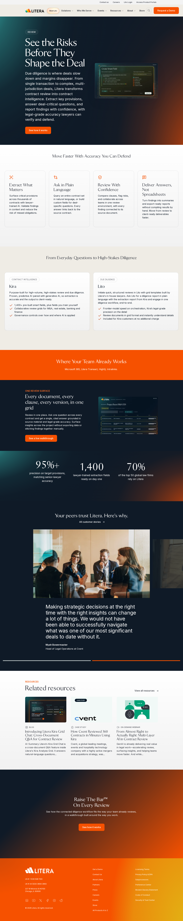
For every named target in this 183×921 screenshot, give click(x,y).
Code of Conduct (142, 895)
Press (95, 890)
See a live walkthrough (41, 438)
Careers (116, 2)
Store (95, 905)
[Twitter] (40, 900)
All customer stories (90, 522)
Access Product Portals (146, 2)
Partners (96, 885)
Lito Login (128, 2)
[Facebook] (47, 900)
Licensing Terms (142, 869)
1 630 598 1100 (36, 879)
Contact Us (97, 874)
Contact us (104, 2)
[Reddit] (61, 900)
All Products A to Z (100, 910)
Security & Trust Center (145, 900)
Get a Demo (98, 869)
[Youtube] (33, 900)
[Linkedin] (27, 900)
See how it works (38, 130)
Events (95, 900)
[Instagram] (54, 900)
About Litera (98, 880)
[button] (53, 11)
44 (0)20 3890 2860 (38, 884)
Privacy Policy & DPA (144, 874)
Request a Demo (166, 10)
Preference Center (143, 885)
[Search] (149, 10)
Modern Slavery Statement (146, 890)
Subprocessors (141, 880)
